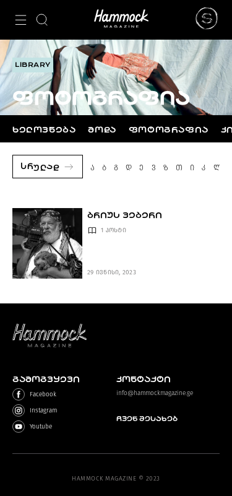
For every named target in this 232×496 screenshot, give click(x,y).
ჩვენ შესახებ (147, 419)
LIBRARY (33, 65)
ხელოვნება (43, 129)
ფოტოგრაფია (168, 129)
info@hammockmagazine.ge (154, 393)
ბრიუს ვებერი (124, 215)
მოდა (102, 129)
